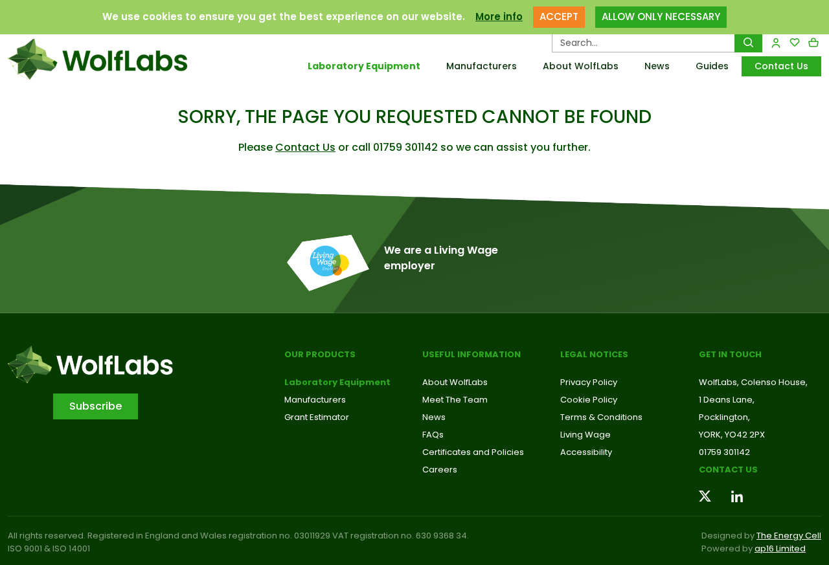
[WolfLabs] (103, 59)
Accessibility (586, 452)
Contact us (728, 469)
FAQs (433, 434)
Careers (439, 469)
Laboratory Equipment (364, 66)
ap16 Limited (780, 548)
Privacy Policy (588, 382)
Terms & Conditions (601, 417)
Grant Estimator (316, 417)
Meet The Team (455, 399)
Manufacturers (481, 66)
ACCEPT (558, 16)
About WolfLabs (581, 66)
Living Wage (585, 434)
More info (499, 16)
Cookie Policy (588, 399)
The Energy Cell (788, 535)
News (657, 66)
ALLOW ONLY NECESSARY (661, 16)
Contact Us (781, 66)
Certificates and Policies (473, 452)
